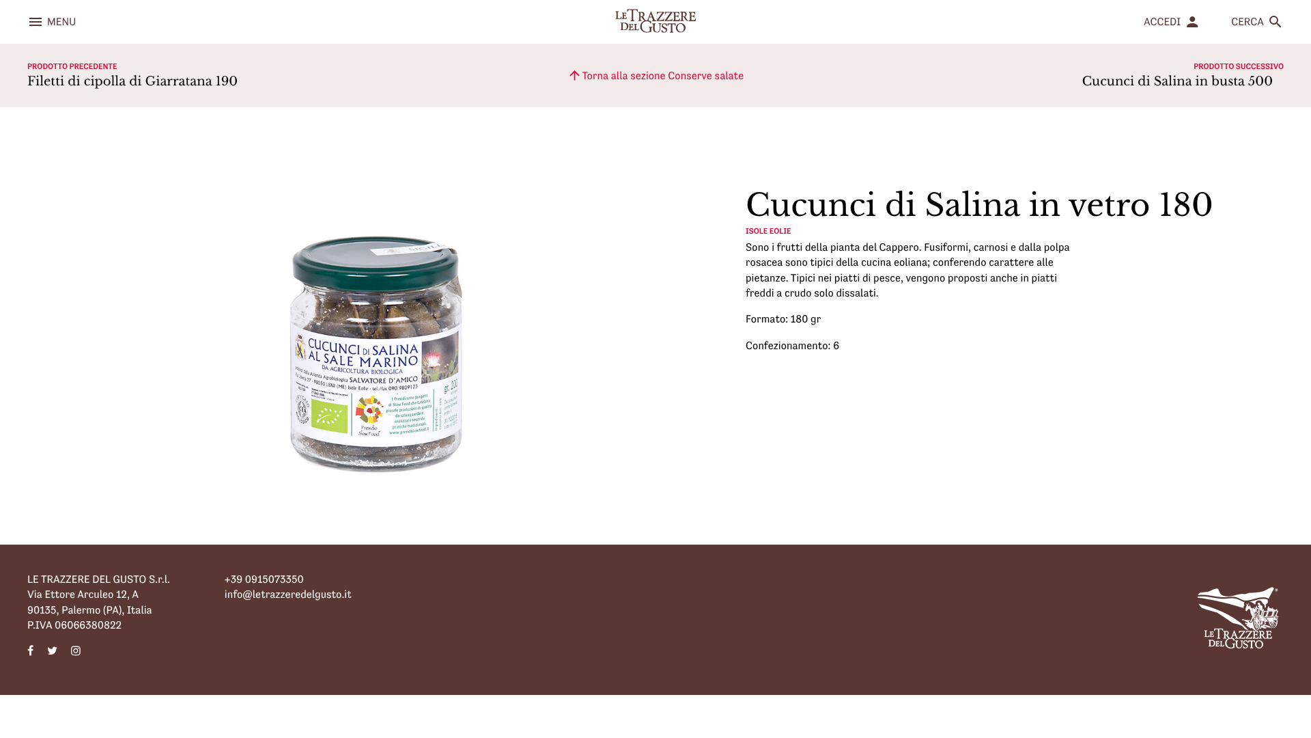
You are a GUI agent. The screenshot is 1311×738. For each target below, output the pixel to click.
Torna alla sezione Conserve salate (655, 75)
